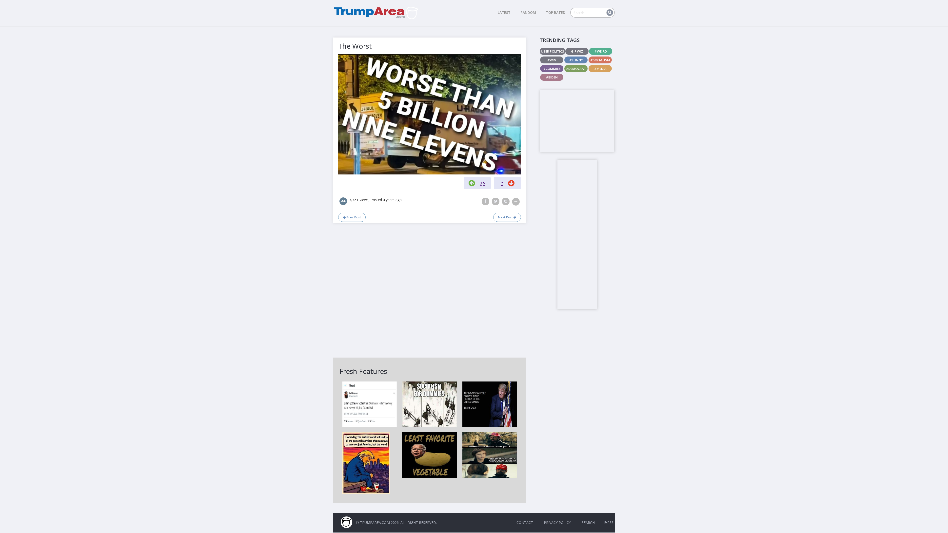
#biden (552, 77)
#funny (576, 60)
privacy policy (557, 522)
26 (482, 183)
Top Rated (555, 12)
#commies (552, 68)
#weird (600, 51)
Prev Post (353, 217)
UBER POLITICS (552, 51)
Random (528, 12)
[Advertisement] (577, 121)
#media (600, 68)
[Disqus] (429, 289)
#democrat (576, 68)
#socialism (600, 60)
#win (551, 60)
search (588, 522)
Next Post (506, 217)
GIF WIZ (577, 51)
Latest (504, 12)
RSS (610, 522)
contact (524, 522)
